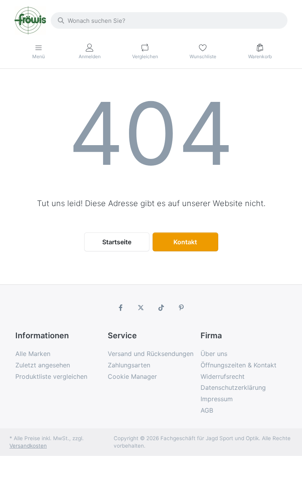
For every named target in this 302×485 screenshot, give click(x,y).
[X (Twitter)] (140, 307)
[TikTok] (161, 307)
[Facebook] (120, 307)
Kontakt (185, 242)
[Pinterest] (181, 307)
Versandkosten (28, 446)
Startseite (116, 242)
